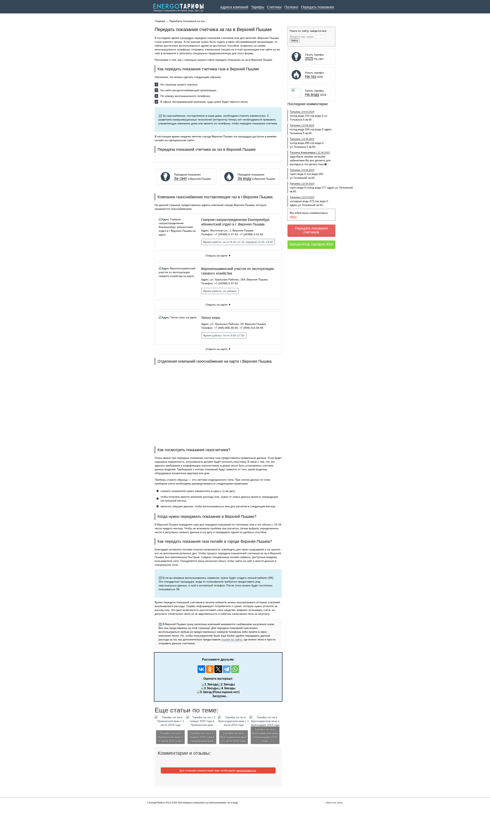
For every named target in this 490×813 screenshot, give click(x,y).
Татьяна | (302, 111)
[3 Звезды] (209, 688)
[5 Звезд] (204, 692)
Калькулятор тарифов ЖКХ (311, 244)
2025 (309, 59)
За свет (180, 178)
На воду (312, 95)
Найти (294, 40)
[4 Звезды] (226, 688)
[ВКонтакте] (201, 669)
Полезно (291, 7)
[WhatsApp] (235, 669)
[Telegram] (226, 669)
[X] (218, 669)
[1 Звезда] (210, 684)
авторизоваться (246, 770)
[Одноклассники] (210, 669)
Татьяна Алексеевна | (310, 152)
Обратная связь (334, 802)
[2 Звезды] (226, 684)
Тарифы (257, 7)
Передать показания (317, 7)
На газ (310, 77)
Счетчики (274, 7)
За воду (245, 178)
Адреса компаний (234, 7)
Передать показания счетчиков (311, 230)
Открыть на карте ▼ (218, 255)
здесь (293, 216)
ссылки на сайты (231, 639)
